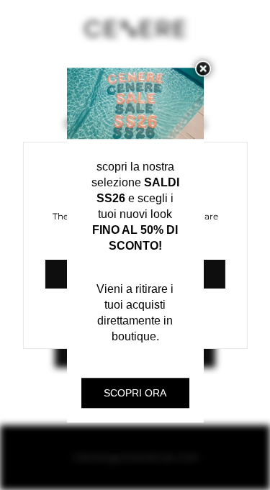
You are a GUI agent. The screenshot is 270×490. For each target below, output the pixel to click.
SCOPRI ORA (135, 393)
